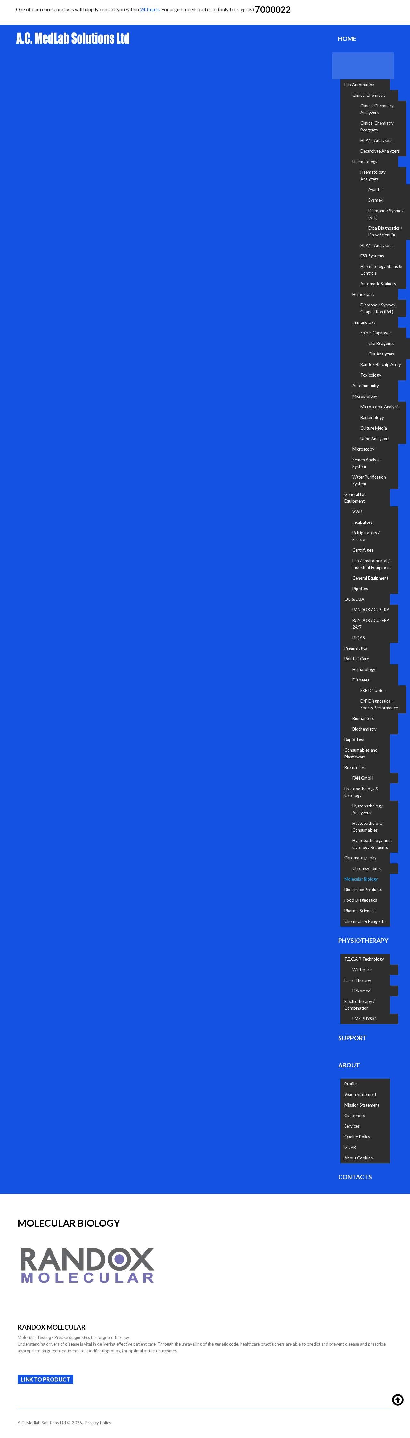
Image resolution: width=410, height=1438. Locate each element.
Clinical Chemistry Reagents (377, 126)
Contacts (355, 1177)
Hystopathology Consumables (367, 826)
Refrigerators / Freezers (366, 536)
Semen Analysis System (366, 463)
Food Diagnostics (360, 900)
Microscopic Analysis (379, 406)
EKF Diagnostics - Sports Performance (379, 704)
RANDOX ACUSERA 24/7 (371, 624)
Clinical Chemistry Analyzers (377, 109)
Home (347, 38)
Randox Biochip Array (380, 364)
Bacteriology (372, 417)
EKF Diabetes (372, 690)
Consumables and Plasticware (361, 753)
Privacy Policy (98, 1422)
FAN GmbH (362, 778)
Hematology (363, 669)
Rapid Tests (355, 739)
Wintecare (362, 969)
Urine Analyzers (375, 438)
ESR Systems (372, 255)
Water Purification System (369, 480)
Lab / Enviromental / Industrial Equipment (371, 564)
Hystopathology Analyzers (367, 809)
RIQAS (358, 637)
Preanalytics (355, 648)
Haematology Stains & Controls (381, 270)
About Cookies (358, 1157)
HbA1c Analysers (376, 140)
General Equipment (370, 578)
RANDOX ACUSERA (371, 609)
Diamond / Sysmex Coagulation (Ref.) (378, 308)
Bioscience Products (363, 889)
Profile (350, 1083)
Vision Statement (360, 1094)
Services (352, 1126)
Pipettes (360, 588)
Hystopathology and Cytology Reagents (371, 844)
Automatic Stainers (378, 283)
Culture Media (373, 428)
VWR (357, 511)
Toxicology (370, 375)
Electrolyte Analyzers (380, 151)
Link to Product (45, 1379)
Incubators (362, 522)
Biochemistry (364, 729)
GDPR (350, 1147)
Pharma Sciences (359, 910)
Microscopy (363, 449)
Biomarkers (363, 718)
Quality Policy (357, 1136)
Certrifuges (362, 550)
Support (352, 1037)
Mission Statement (361, 1105)
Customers (354, 1115)
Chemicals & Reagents (364, 921)
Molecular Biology (361, 879)
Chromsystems (366, 868)
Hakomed (361, 990)
